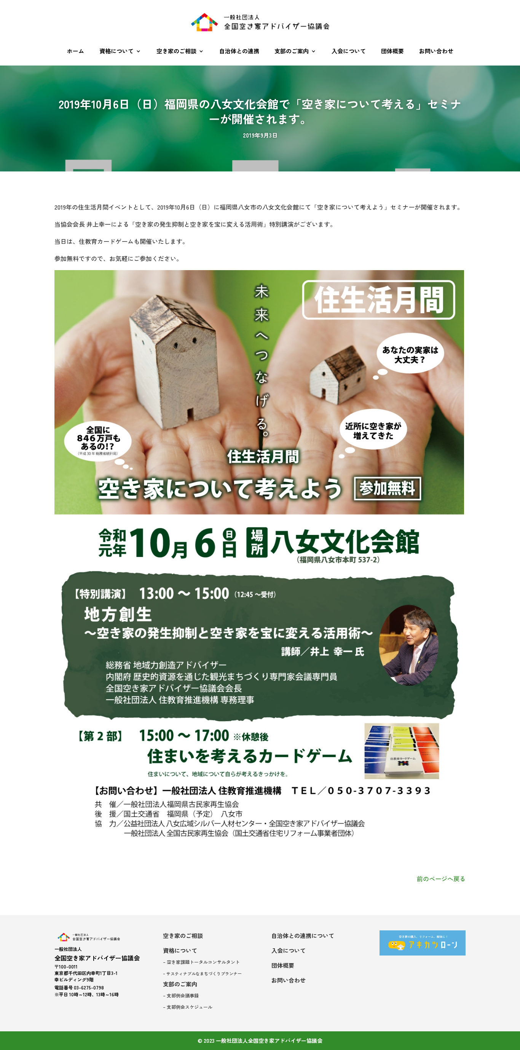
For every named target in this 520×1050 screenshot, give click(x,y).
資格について (116, 51)
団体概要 (392, 51)
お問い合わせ (436, 51)
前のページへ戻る (441, 878)
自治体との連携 (239, 51)
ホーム (75, 51)
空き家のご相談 (176, 51)
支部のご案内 (291, 51)
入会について (349, 51)
